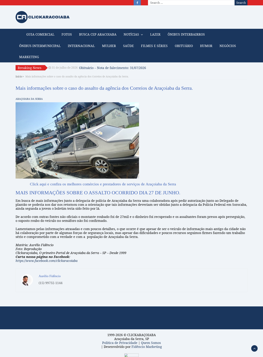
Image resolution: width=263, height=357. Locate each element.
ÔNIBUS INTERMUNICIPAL (40, 46)
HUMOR (206, 46)
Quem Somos (151, 343)
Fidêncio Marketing (147, 346)
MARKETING (29, 57)
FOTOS (67, 34)
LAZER (155, 34)
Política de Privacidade (119, 343)
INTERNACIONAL (81, 46)
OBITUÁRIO (184, 46)
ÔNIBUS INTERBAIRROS (186, 34)
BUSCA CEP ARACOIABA (97, 34)
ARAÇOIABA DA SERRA (29, 98)
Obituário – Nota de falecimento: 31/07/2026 (112, 67)
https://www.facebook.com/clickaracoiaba (46, 260)
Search (241, 3)
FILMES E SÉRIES (154, 46)
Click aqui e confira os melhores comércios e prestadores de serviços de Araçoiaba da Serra (103, 184)
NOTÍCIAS (131, 34)
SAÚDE (128, 46)
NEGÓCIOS (228, 46)
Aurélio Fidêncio (50, 276)
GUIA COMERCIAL (40, 34)
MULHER (109, 46)
